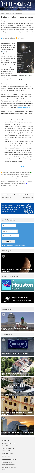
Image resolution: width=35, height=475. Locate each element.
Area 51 (4, 469)
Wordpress (12, 464)
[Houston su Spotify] (17, 291)
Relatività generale (26, 174)
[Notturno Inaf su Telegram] (17, 304)
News (13, 172)
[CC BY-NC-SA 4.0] (21, 167)
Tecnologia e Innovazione (22, 172)
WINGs (7, 146)
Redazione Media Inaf (9, 38)
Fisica (7, 172)
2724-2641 (8, 456)
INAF (11, 172)
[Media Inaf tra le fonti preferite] (17, 214)
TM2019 (4, 51)
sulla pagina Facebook (26, 179)
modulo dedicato (21, 183)
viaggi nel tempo (5, 176)
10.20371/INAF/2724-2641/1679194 (9, 185)
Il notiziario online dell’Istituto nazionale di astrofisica (17, 7)
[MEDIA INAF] (17, 6)
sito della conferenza (24, 107)
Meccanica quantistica (9, 174)
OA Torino (18, 174)
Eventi (4, 172)
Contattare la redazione (9, 467)
